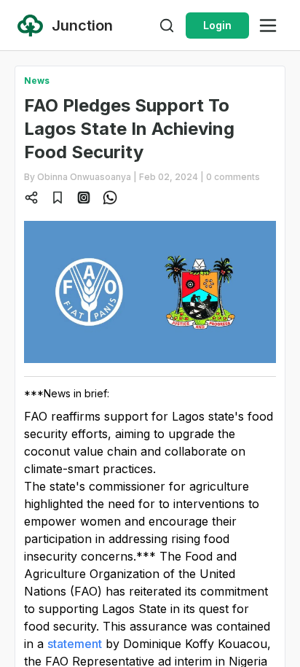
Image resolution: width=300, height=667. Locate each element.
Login (217, 25)
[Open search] (166, 25)
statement (74, 643)
